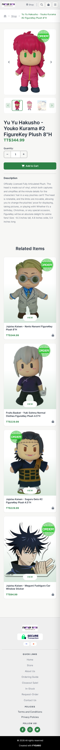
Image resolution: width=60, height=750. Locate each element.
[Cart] (48, 5)
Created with (30, 745)
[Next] (51, 105)
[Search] (42, 5)
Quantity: (8, 148)
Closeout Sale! (30, 682)
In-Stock (30, 688)
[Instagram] (30, 729)
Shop (14, 16)
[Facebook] (22, 729)
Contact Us (30, 700)
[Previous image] (9, 62)
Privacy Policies (30, 717)
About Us (30, 671)
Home (30, 659)
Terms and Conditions (30, 711)
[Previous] (8, 105)
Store (30, 665)
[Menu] (55, 5)
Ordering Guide (30, 676)
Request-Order (30, 694)
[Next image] (51, 62)
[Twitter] (37, 729)
